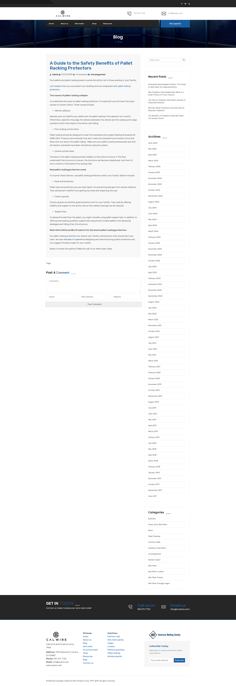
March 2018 (153, 461)
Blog (85, 643)
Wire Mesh (152, 566)
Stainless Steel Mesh (157, 548)
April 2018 (152, 455)
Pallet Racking (154, 536)
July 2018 (152, 443)
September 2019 (155, 396)
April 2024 (152, 225)
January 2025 (154, 172)
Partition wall (114, 636)
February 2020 (154, 372)
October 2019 (154, 390)
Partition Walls (154, 542)
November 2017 (154, 478)
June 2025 (152, 143)
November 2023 (155, 255)
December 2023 (155, 249)
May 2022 (152, 314)
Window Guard (154, 560)
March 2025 (153, 161)
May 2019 (152, 420)
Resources (107, 23)
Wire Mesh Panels (155, 577)
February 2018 (154, 467)
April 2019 (152, 425)
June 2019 (152, 414)
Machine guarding (116, 650)
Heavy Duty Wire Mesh (157, 524)
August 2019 (153, 402)
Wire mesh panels (116, 640)
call (87, 249)
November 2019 (154, 384)
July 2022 (152, 308)
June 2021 (152, 349)
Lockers (111, 646)
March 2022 (153, 319)
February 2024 (154, 237)
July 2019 (152, 408)
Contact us (88, 663)
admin (55, 74)
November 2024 (155, 184)
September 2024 (155, 196)
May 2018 (152, 449)
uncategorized (98, 74)
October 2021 (154, 331)
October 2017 (154, 484)
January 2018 (154, 473)
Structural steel (90, 650)
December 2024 (155, 178)
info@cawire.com (175, 13)
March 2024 (153, 231)
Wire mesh (79, 23)
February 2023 (154, 278)
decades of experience (74, 239)
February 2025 (154, 166)
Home (51, 23)
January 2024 (154, 243)
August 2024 (153, 202)
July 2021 (152, 343)
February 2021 (154, 367)
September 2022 (155, 296)
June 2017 (152, 496)
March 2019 (153, 431)
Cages (110, 643)
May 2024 (152, 219)
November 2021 (154, 325)
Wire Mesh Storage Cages (159, 583)
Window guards (115, 656)
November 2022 (155, 290)
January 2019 (154, 437)
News (150, 530)
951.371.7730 (139, 13)
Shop (94, 23)
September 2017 (155, 490)
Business (152, 519)
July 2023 (152, 266)
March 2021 (153, 361)
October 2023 (154, 261)
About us (64, 23)
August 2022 (153, 302)
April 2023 (152, 272)
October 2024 (154, 190)
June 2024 (152, 214)
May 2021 (152, 355)
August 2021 (153, 337)
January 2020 (154, 378)
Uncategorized (154, 554)
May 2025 (152, 149)
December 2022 (155, 284)
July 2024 (152, 208)
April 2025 (152, 155)
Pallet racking (114, 653)
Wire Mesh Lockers (156, 571)
